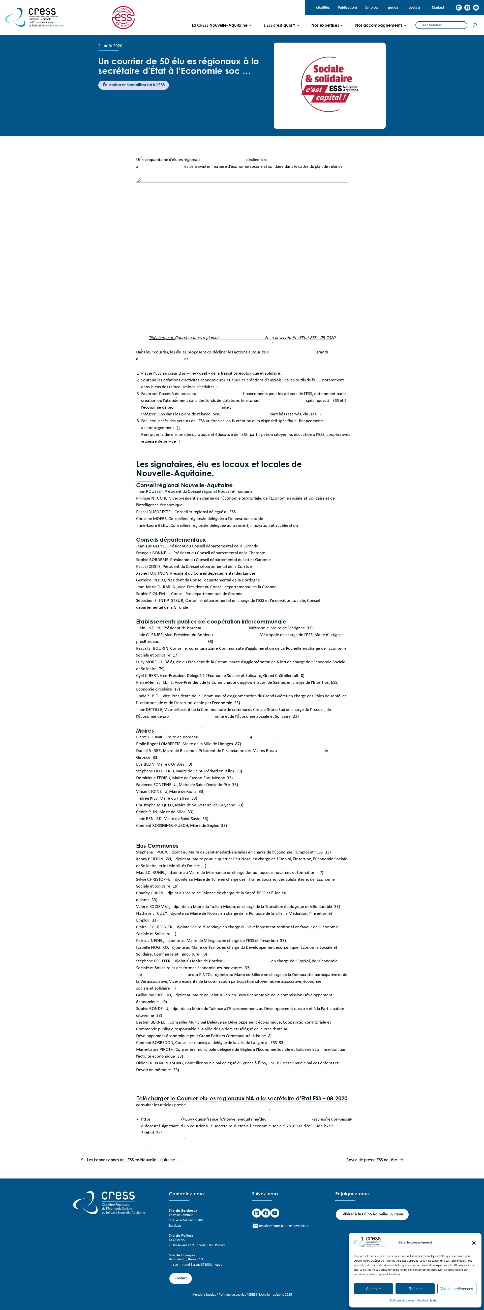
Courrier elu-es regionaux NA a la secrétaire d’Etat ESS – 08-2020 (262, 1098)
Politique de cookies (402, 1300)
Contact (180, 1278)
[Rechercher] (475, 25)
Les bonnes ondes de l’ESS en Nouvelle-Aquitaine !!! (133, 1160)
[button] (473, 1243)
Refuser (415, 1289)
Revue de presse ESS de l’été (371, 1160)
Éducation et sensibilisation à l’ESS (133, 85)
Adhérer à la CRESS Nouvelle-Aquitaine (372, 1214)
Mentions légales (427, 1300)
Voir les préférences (456, 1289)
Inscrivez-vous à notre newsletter (283, 1226)
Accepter (373, 1289)
